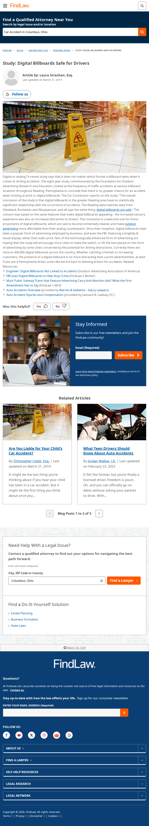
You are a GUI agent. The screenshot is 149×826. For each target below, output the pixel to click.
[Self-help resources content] (142, 772)
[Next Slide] (99, 513)
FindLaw (7, 50)
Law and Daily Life (38, 50)
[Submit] (124, 713)
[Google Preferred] (69, 735)
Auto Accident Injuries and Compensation (34, 295)
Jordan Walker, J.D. (102, 461)
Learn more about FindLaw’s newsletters (95, 371)
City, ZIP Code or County (25, 573)
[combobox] (57, 580)
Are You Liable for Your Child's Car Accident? (35, 451)
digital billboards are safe (113, 210)
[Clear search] (101, 580)
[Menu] (5, 5)
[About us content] (142, 748)
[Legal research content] (142, 784)
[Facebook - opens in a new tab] (6, 735)
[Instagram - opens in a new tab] (44, 735)
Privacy (20, 816)
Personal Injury (61, 50)
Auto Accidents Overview (23, 290)
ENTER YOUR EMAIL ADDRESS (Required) (28, 705)
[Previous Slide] (49, 513)
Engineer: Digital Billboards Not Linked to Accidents (41, 271)
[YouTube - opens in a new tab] (19, 735)
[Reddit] (56, 735)
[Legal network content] (142, 796)
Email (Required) (87, 348)
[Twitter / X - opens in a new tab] (31, 735)
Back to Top (76, 647)
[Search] (142, 6)
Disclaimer (36, 816)
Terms (6, 816)
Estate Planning (22, 613)
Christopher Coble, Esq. (31, 461)
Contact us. (17, 690)
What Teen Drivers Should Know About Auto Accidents (108, 451)
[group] (74, 461)
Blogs (20, 50)
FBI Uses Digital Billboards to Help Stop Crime (37, 276)
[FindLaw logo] (21, 5)
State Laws (18, 626)
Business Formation (24, 619)
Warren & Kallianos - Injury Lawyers (83, 290)
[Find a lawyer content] (142, 760)
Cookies (52, 816)
